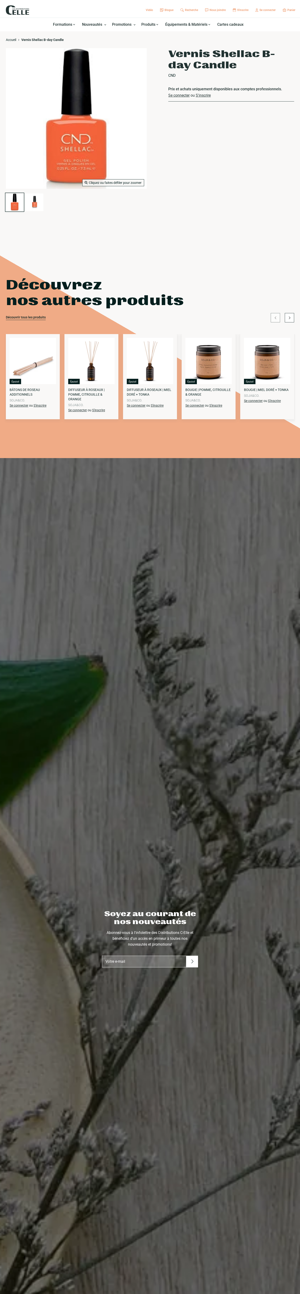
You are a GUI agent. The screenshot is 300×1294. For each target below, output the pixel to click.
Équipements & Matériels (186, 24)
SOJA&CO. (17, 400)
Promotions (122, 24)
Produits (148, 24)
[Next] (289, 317)
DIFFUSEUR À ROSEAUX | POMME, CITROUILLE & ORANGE (86, 394)
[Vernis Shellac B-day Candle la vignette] (14, 202)
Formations (63, 24)
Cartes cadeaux (230, 24)
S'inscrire (203, 95)
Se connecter (179, 95)
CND (172, 75)
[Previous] (275, 317)
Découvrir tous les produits (26, 317)
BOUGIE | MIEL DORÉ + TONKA (266, 390)
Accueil (11, 40)
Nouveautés (92, 24)
